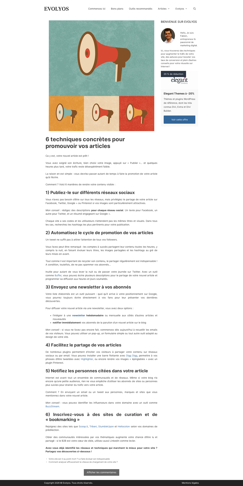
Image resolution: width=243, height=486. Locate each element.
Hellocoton (124, 426)
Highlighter (87, 359)
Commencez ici (96, 8)
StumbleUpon (106, 426)
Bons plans (117, 8)
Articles (162, 8)
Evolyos (180, 8)
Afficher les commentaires (101, 472)
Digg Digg (131, 355)
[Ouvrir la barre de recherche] (194, 9)
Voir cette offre (179, 119)
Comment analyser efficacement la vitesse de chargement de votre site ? (83, 462)
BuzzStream (52, 406)
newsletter (78, 315)
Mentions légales (190, 483)
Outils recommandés (140, 8)
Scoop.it (83, 426)
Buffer (58, 275)
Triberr (93, 426)
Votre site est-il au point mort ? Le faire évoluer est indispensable (79, 459)
